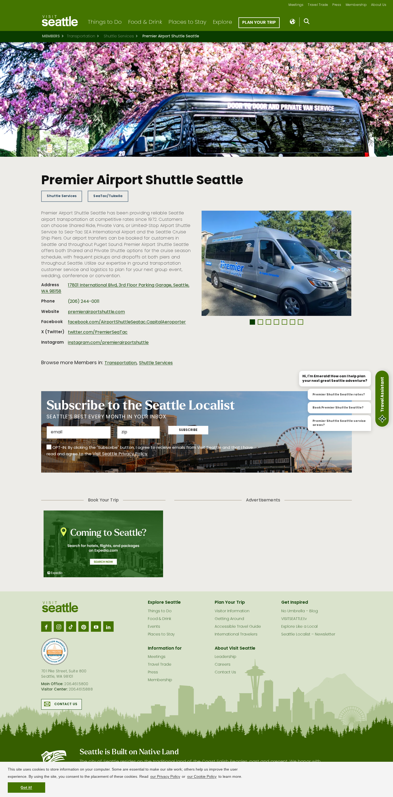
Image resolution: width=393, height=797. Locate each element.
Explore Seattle (164, 602)
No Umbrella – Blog (299, 611)
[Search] (307, 22)
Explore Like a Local (299, 627)
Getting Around (229, 619)
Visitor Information (232, 611)
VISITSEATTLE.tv (294, 619)
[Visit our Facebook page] (46, 626)
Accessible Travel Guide (238, 627)
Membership (356, 5)
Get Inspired (294, 602)
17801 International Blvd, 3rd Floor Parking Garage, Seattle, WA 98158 (115, 288)
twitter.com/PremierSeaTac (98, 332)
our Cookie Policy (202, 776)
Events (154, 627)
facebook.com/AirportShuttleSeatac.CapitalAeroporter (127, 322)
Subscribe (188, 430)
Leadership (225, 657)
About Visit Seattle (235, 648)
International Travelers (236, 634)
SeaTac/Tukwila (107, 196)
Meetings (295, 5)
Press (336, 5)
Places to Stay (187, 22)
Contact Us (65, 704)
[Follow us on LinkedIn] (108, 626)
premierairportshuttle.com (96, 312)
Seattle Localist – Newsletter (308, 634)
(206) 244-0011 (83, 301)
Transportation (81, 36)
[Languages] (293, 21)
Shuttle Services (119, 36)
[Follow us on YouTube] (96, 626)
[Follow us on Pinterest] (83, 626)
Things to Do (105, 22)
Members (51, 36)
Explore (222, 22)
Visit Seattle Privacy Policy (120, 454)
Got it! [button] (26, 787)
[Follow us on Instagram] (59, 626)
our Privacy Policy (165, 776)
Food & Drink (145, 22)
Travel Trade (318, 5)
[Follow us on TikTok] (71, 626)
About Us (378, 5)
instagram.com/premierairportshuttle (108, 342)
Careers (222, 665)
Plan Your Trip (259, 22)
